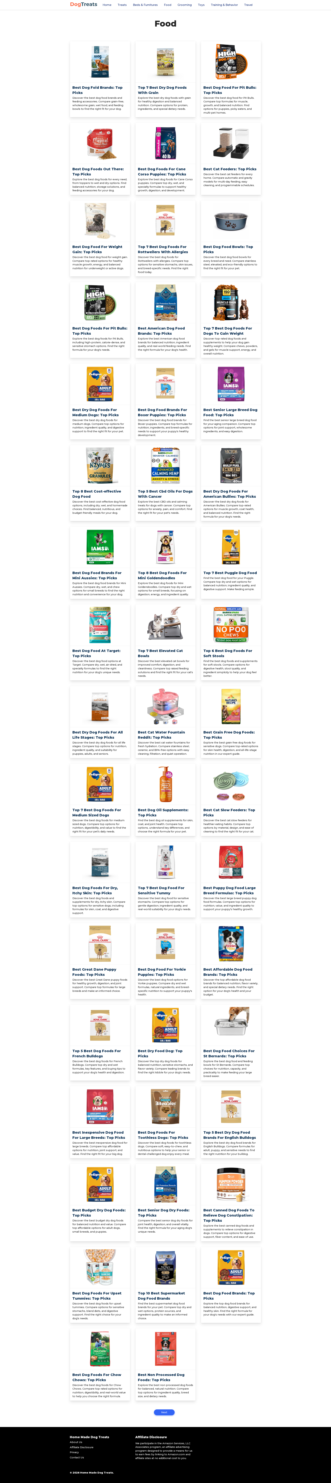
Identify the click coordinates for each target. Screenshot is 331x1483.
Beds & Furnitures (145, 5)
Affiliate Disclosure (81, 1447)
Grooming (185, 5)
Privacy (74, 1452)
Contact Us (77, 1457)
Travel (248, 5)
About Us (76, 1442)
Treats (122, 5)
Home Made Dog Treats (89, 1437)
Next (164, 1412)
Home (107, 5)
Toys (201, 5)
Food (167, 5)
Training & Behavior (224, 5)
